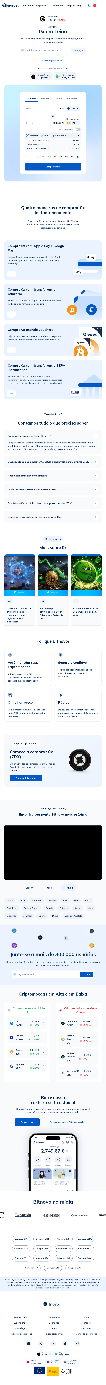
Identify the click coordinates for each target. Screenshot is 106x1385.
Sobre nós (54, 1322)
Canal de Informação (86, 1333)
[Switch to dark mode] (89, 5)
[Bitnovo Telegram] (77, 1344)
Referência (54, 1317)
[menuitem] (28, 5)
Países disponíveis (54, 1333)
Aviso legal (20, 1328)
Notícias (86, 1322)
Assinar (87, 974)
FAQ (86, 1317)
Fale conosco (86, 1328)
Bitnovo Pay (20, 1317)
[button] (94, 5)
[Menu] (100, 5)
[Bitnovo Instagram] (28, 1344)
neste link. (65, 1288)
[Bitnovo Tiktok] (65, 1344)
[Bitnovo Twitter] (41, 1344)
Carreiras (54, 1328)
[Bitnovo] (10, 5)
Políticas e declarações (20, 1333)
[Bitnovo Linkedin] (53, 1344)
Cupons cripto (21, 1322)
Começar (78, 50)
